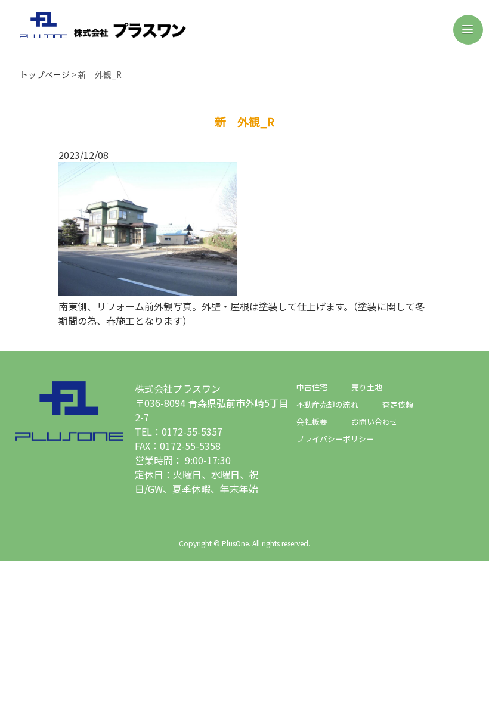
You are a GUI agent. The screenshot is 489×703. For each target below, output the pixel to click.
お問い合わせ (374, 421)
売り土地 (366, 387)
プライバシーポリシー (335, 438)
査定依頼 (397, 404)
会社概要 (311, 421)
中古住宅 (311, 387)
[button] (468, 30)
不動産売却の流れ (327, 404)
